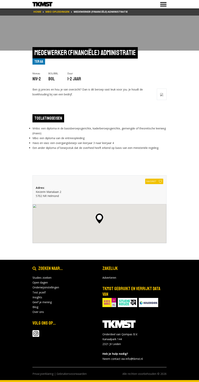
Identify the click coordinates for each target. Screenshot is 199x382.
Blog (35, 307)
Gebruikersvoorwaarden (72, 374)
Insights (37, 297)
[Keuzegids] (148, 302)
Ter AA (38, 61)
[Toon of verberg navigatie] (162, 4)
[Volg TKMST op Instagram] (35, 335)
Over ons (38, 312)
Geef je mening (42, 302)
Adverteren (109, 277)
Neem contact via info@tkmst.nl (122, 359)
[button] (99, 218)
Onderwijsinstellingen (45, 287)
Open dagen (40, 282)
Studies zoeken (41, 277)
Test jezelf (39, 292)
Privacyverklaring (42, 374)
